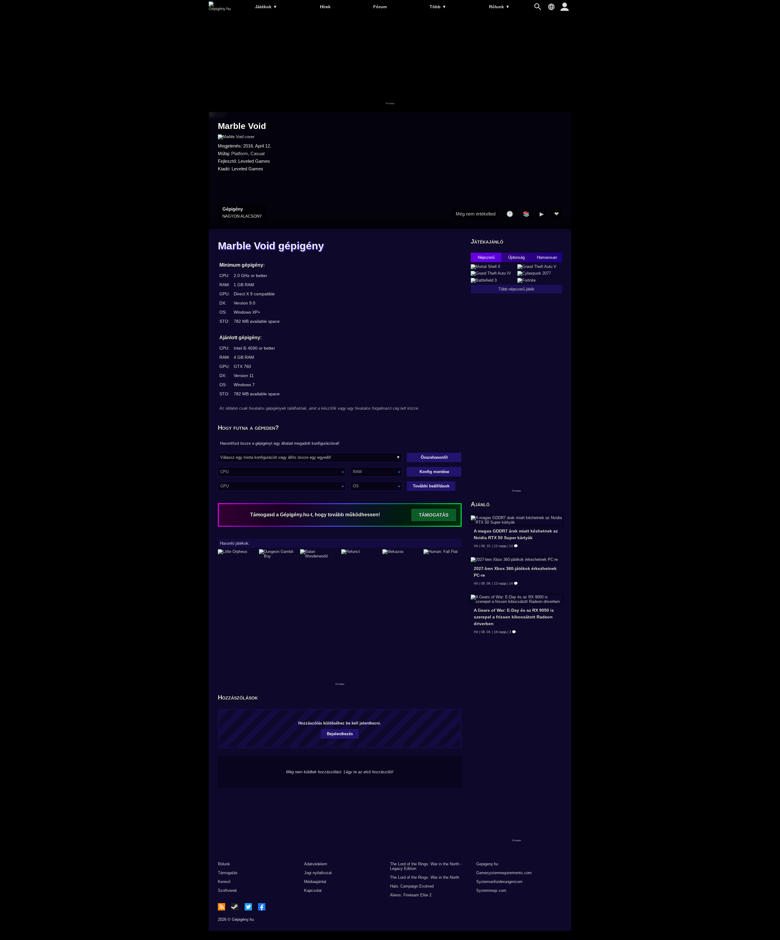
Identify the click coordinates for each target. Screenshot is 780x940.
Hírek (325, 6)
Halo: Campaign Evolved (412, 886)
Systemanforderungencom (499, 881)
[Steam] (235, 906)
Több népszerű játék (516, 289)
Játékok (266, 6)
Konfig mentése (434, 471)
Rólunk (499, 6)
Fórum (380, 6)
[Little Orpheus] (237, 553)
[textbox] (282, 471)
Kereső (224, 881)
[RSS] (221, 906)
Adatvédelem (315, 864)
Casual (257, 153)
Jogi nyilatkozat (318, 873)
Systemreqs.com (491, 890)
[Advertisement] (390, 63)
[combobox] (282, 472)
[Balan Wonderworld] (319, 553)
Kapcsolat (313, 890)
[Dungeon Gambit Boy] (278, 553)
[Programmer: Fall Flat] (443, 553)
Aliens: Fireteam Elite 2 (410, 895)
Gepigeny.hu (487, 864)
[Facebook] (261, 906)
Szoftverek (227, 890)
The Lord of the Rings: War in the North (424, 877)
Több (438, 6)
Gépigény (242, 212)
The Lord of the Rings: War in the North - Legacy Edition (426, 866)
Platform (239, 153)
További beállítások (431, 486)
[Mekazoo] (401, 553)
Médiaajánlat (315, 881)
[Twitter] (248, 906)
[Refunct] (360, 553)
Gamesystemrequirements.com (504, 873)
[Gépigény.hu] (220, 8)
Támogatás (228, 873)
